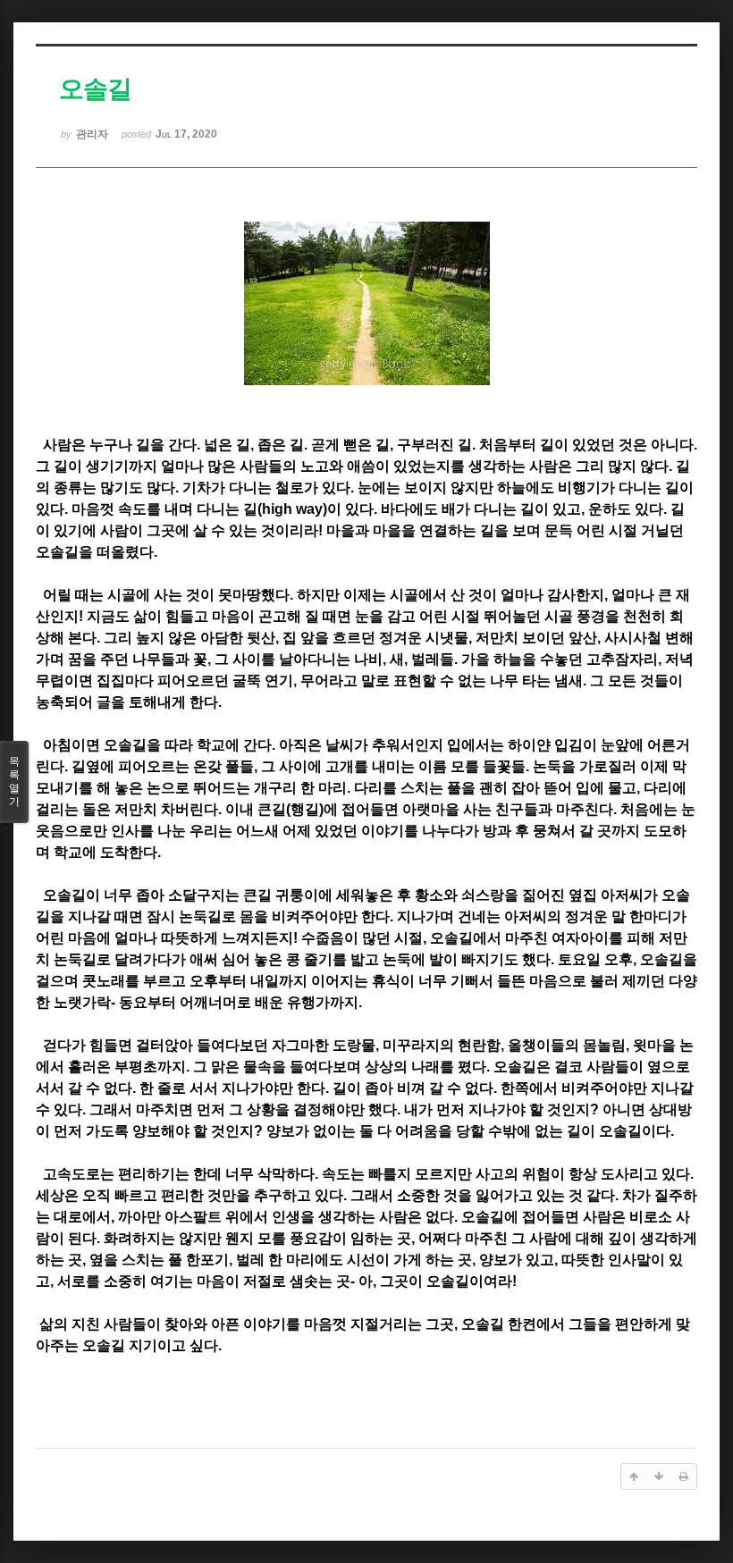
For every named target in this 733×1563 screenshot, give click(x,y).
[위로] (633, 1476)
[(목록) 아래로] (658, 1476)
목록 (14, 781)
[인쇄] (683, 1476)
